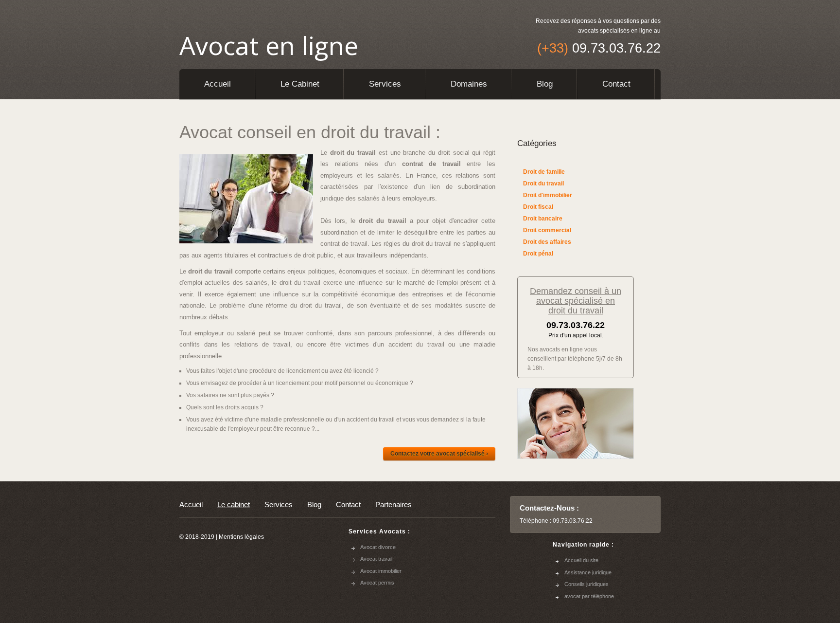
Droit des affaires (547, 241)
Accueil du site (581, 560)
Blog (545, 84)
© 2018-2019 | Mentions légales (221, 536)
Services (385, 84)
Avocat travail (376, 559)
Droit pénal (538, 253)
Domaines (469, 84)
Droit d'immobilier (547, 195)
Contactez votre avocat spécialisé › (439, 453)
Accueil (217, 84)
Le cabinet (299, 84)
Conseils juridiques (586, 584)
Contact (616, 84)
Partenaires (393, 504)
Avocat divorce (378, 547)
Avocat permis (377, 583)
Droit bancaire (542, 218)
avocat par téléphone (589, 596)
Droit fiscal (538, 206)
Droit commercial (547, 230)
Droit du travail (543, 183)
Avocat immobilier (381, 571)
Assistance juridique (588, 572)
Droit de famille (544, 171)
